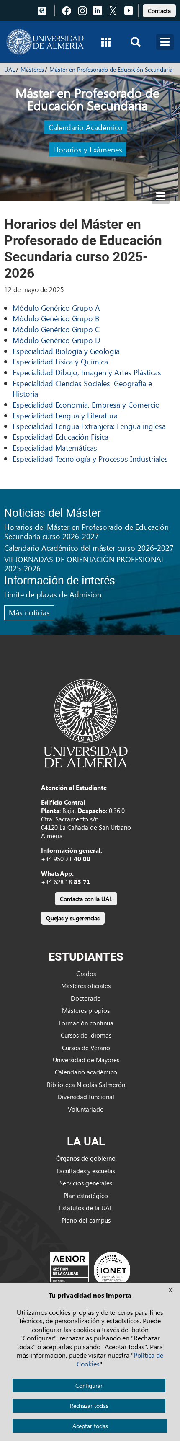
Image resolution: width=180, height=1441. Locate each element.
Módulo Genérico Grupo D (56, 340)
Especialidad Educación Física (60, 436)
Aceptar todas (90, 1426)
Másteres (32, 69)
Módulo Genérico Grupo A (56, 307)
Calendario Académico (86, 127)
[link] (159, 9)
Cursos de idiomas (86, 1035)
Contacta (159, 11)
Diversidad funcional (85, 1096)
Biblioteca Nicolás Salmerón (86, 1084)
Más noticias (29, 612)
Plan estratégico (86, 1195)
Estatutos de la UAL (86, 1207)
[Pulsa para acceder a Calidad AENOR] (90, 1270)
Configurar (89, 1385)
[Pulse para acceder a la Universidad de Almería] (86, 722)
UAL (9, 69)
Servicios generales (85, 1183)
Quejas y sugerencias (73, 918)
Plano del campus (86, 1220)
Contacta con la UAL (86, 899)
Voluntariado (86, 1109)
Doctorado (86, 998)
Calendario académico (86, 1072)
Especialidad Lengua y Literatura (65, 415)
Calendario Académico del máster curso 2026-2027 (89, 547)
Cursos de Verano (86, 1047)
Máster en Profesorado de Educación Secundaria (110, 69)
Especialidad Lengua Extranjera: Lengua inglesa (89, 426)
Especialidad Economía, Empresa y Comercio (86, 404)
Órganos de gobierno (86, 1158)
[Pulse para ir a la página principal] (45, 42)
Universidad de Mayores (86, 1060)
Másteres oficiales (86, 985)
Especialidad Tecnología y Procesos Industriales (90, 458)
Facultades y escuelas (86, 1171)
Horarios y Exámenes (87, 149)
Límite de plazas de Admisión (52, 594)
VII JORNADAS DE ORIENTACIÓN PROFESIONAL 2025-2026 (84, 563)
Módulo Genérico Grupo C (56, 329)
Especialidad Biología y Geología (66, 351)
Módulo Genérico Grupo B (56, 318)
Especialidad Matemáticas (55, 447)
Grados (86, 973)
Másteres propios (86, 1010)
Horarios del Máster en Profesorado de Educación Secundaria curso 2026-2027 (86, 531)
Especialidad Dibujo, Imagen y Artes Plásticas (87, 372)
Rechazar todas (89, 1406)
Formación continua (86, 1023)
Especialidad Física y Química (60, 361)
